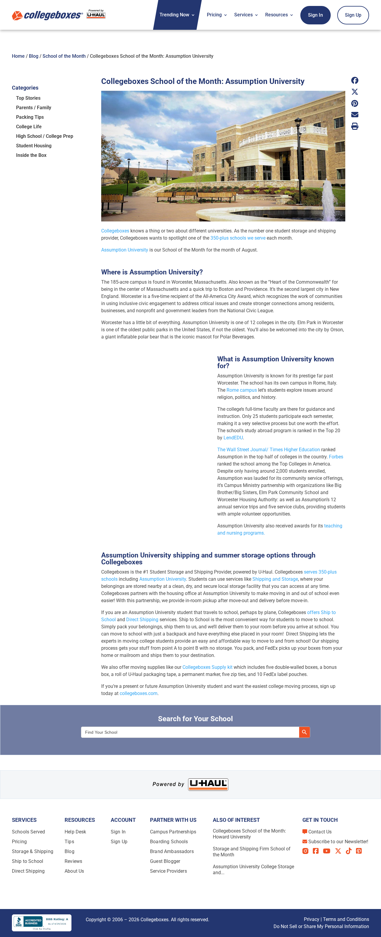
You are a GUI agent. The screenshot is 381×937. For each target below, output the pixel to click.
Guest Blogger (165, 861)
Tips (69, 841)
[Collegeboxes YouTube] (329, 851)
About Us (74, 871)
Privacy (311, 919)
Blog (33, 56)
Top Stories (28, 98)
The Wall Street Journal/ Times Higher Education (268, 449)
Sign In (315, 15)
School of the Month (64, 56)
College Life (29, 126)
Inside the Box (31, 155)
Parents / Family (33, 107)
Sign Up (353, 15)
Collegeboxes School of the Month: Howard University (249, 834)
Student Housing (33, 146)
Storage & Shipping (32, 851)
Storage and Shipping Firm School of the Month (252, 852)
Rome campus (242, 390)
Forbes (336, 457)
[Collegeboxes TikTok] (351, 851)
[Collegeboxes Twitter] (340, 851)
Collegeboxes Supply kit (207, 667)
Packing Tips (30, 117)
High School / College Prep (44, 136)
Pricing (214, 15)
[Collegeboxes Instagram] (307, 851)
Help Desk (75, 832)
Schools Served (28, 832)
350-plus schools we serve (238, 238)
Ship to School (27, 861)
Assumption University (124, 250)
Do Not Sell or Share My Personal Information (321, 926)
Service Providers (168, 871)
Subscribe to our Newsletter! (338, 841)
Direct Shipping (142, 619)
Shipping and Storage (275, 579)
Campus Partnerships (173, 832)
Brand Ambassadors (172, 851)
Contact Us (320, 832)
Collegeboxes (115, 231)
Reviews (73, 861)
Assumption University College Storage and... (253, 869)
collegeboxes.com (138, 693)
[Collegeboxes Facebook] (318, 851)
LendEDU (233, 438)
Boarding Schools (169, 841)
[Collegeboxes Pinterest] (361, 851)
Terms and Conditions (346, 919)
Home (18, 56)
